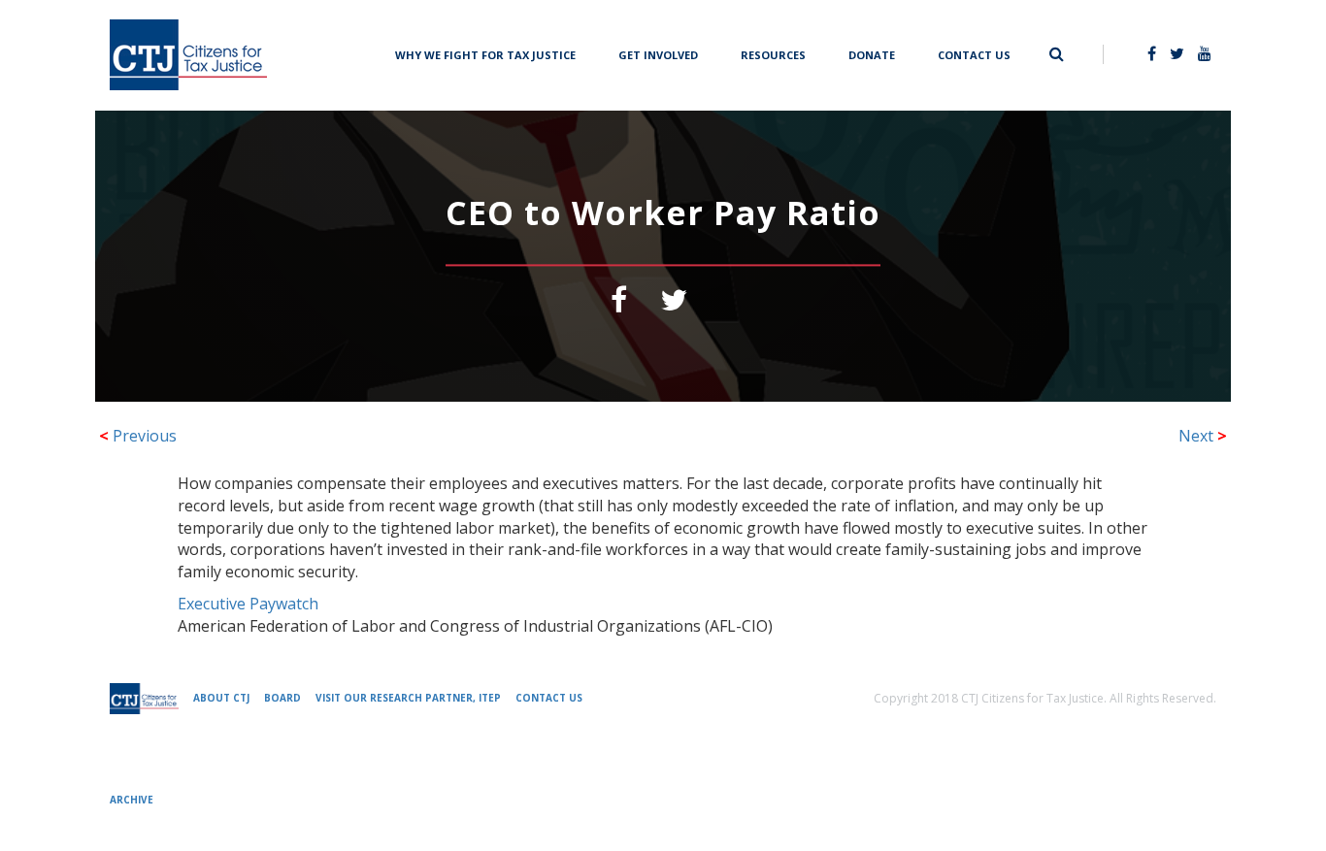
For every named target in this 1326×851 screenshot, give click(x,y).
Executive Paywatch (248, 603)
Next (1202, 435)
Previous (138, 435)
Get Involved (658, 53)
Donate (871, 53)
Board (282, 697)
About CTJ (221, 697)
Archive (131, 799)
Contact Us (974, 53)
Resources (773, 53)
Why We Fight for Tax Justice (485, 53)
